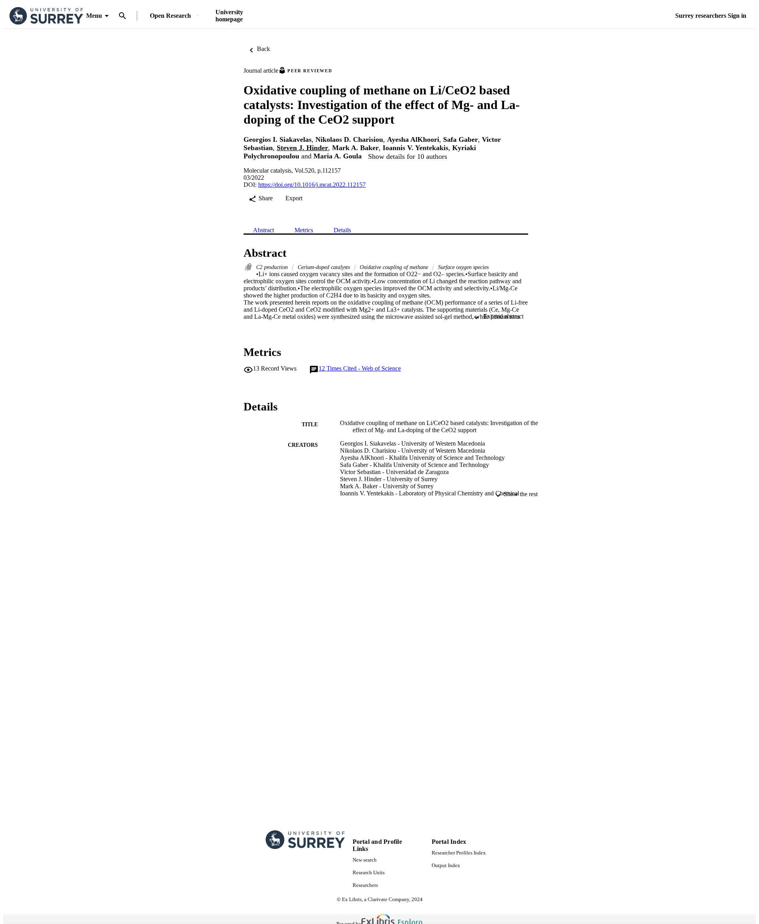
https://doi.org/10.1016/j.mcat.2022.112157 (312, 184)
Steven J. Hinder (302, 148)
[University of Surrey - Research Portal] (46, 16)
